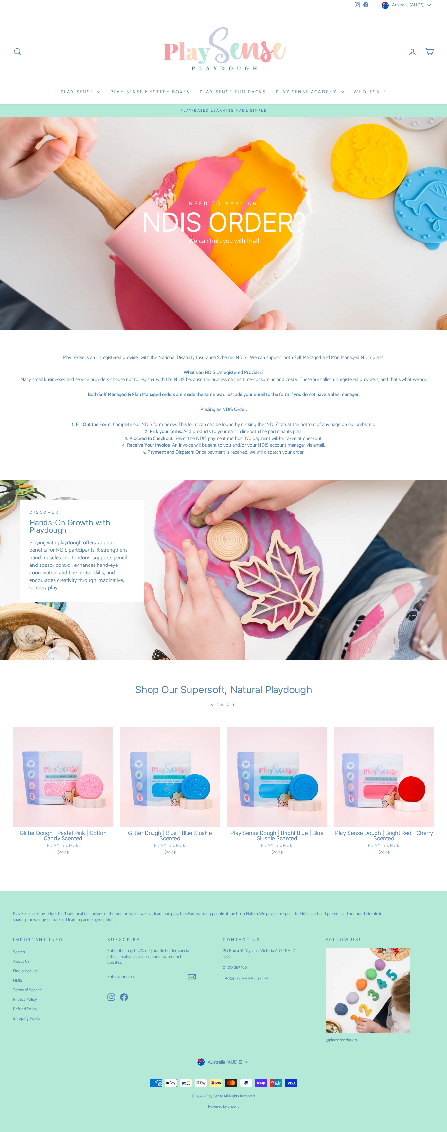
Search (19, 952)
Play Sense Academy (307, 92)
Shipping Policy (26, 1018)
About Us (21, 961)
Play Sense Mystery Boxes (150, 92)
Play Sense (78, 92)
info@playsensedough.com (246, 978)
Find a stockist (25, 971)
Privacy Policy (25, 999)
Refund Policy (25, 1009)
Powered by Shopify (223, 1107)
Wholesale (370, 92)
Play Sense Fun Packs (233, 92)
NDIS (17, 980)
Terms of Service (27, 990)
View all (223, 705)
